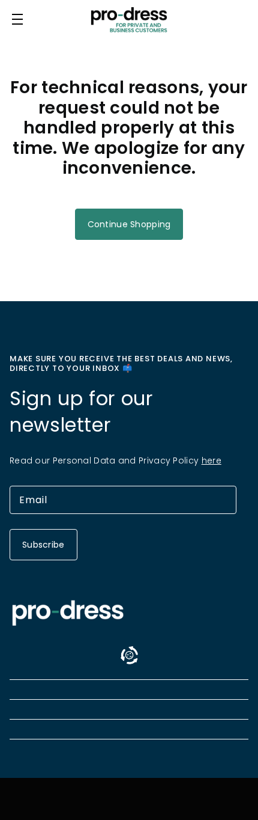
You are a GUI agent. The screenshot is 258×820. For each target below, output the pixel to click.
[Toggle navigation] (17, 19)
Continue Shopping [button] (129, 224)
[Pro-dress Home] (129, 19)
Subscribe (43, 545)
